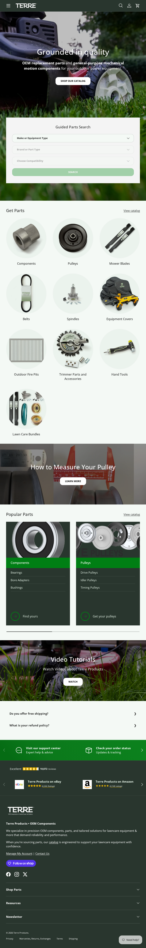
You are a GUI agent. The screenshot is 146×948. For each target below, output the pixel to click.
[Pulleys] (73, 238)
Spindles (73, 319)
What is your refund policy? (29, 725)
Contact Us (42, 853)
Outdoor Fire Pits (26, 374)
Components (26, 263)
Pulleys (73, 263)
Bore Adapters (20, 580)
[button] (137, 6)
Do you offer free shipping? (29, 713)
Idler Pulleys (89, 580)
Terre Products (20, 932)
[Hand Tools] (120, 349)
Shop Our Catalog (73, 81)
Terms (60, 938)
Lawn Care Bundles (26, 434)
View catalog (132, 210)
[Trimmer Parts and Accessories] (73, 349)
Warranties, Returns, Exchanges (35, 938)
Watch (73, 681)
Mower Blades (119, 263)
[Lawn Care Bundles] (26, 409)
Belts (26, 319)
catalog (53, 842)
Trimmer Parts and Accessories (72, 376)
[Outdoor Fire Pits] (26, 349)
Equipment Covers (119, 319)
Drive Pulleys (89, 572)
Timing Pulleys (90, 587)
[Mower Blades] (120, 238)
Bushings (17, 587)
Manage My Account (19, 853)
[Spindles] (73, 294)
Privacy (9, 938)
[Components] (26, 238)
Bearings (16, 572)
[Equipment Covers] (120, 294)
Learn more (73, 481)
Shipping (73, 938)
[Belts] (26, 294)
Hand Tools (119, 374)
